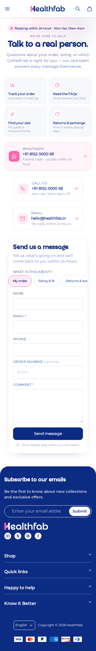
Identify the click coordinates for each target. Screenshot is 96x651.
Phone (19, 339)
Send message (48, 433)
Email (19, 316)
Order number (36, 362)
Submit (80, 511)
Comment (23, 385)
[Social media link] (7, 536)
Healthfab (75, 625)
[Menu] (7, 9)
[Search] (78, 9)
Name (18, 293)
